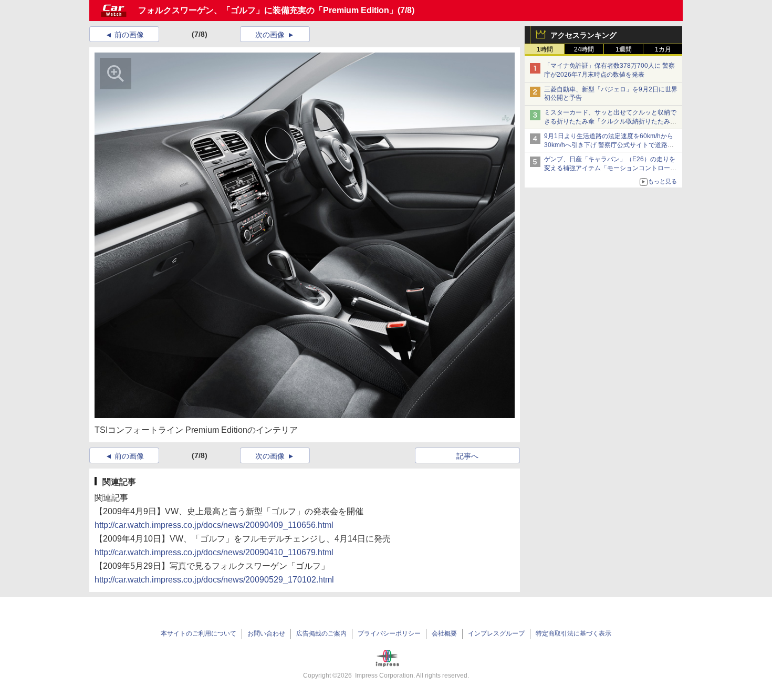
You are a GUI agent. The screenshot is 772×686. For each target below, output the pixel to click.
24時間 (584, 49)
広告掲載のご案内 (321, 633)
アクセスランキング (583, 35)
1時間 (545, 49)
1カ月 (663, 49)
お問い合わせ (266, 633)
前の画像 (129, 34)
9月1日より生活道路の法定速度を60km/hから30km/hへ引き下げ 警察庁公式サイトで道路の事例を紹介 (609, 145)
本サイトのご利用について (198, 633)
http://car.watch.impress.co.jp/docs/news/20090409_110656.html (214, 525)
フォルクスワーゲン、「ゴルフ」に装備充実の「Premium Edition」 (268, 10)
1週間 (623, 49)
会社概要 (444, 633)
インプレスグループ (496, 633)
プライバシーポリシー (389, 633)
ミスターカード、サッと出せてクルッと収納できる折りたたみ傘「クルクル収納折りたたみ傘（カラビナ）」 (610, 121)
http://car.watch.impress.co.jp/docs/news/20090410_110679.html (214, 552)
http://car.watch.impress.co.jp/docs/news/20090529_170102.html (214, 579)
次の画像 (270, 34)
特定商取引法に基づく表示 (573, 633)
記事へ (467, 456)
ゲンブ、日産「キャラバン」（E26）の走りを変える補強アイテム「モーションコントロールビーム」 (610, 168)
